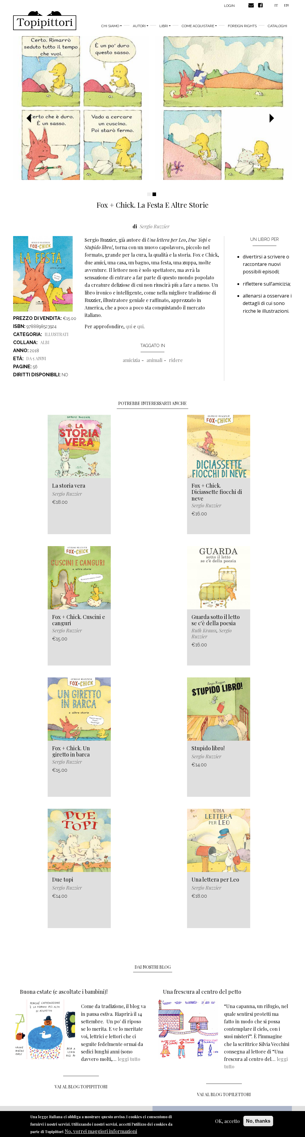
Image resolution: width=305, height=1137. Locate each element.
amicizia (131, 360)
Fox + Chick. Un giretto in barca (71, 751)
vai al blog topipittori (81, 1087)
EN (286, 5)
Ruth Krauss (204, 630)
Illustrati (57, 334)
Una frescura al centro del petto (202, 991)
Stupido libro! (208, 748)
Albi (44, 342)
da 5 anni (36, 358)
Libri (163, 26)
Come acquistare (198, 26)
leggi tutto (129, 1059)
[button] (31, 118)
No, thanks (258, 1121)
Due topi (62, 879)
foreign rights (242, 26)
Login (229, 6)
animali (154, 360)
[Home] (44, 20)
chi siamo (110, 26)
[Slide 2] (154, 194)
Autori (139, 26)
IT (276, 5)
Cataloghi (277, 26)
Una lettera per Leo (215, 879)
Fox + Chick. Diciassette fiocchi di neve (217, 492)
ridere (176, 360)
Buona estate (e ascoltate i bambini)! (64, 991)
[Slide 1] (149, 194)
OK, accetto (227, 1121)
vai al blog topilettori (224, 1094)
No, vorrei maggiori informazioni (101, 1131)
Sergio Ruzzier (154, 226)
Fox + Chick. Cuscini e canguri (78, 620)
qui (129, 326)
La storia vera (68, 485)
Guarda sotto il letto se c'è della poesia (216, 620)
